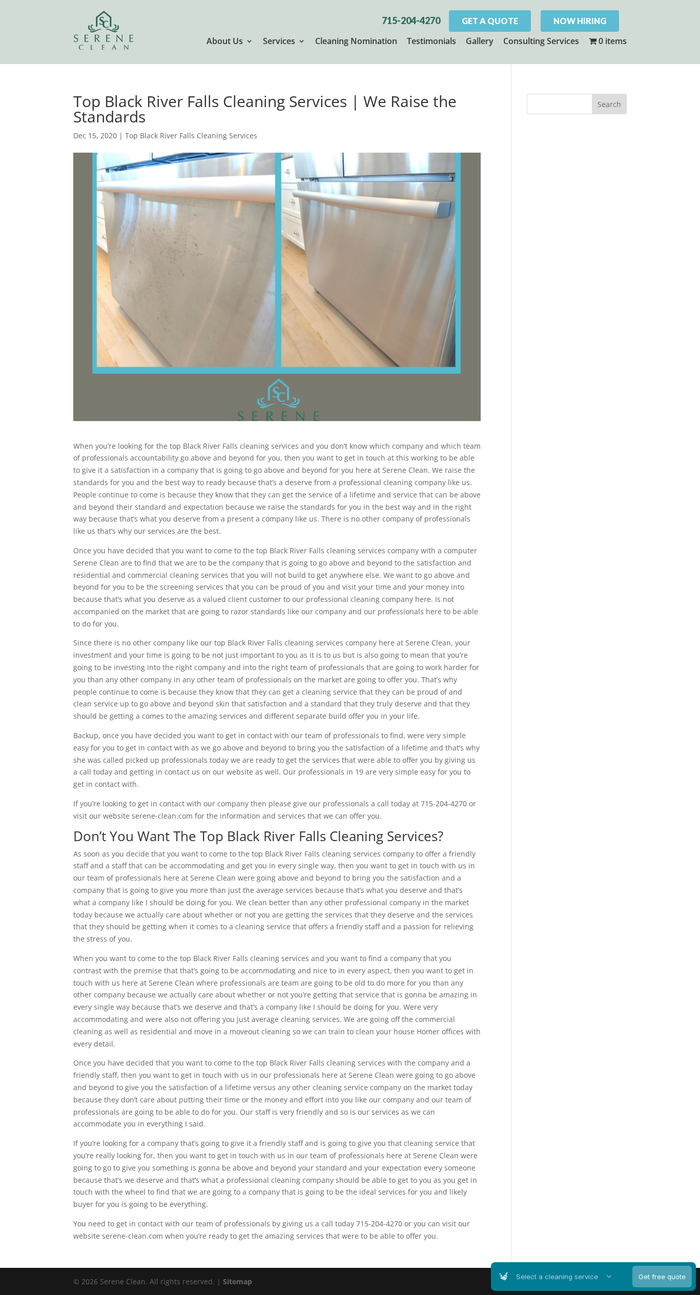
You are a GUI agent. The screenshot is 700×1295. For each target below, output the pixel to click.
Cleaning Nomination (356, 41)
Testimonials (431, 41)
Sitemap (237, 1281)
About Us (225, 41)
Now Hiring (579, 21)
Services (279, 41)
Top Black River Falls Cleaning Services (191, 135)
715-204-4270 (411, 20)
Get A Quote (490, 21)
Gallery (479, 41)
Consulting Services (541, 41)
